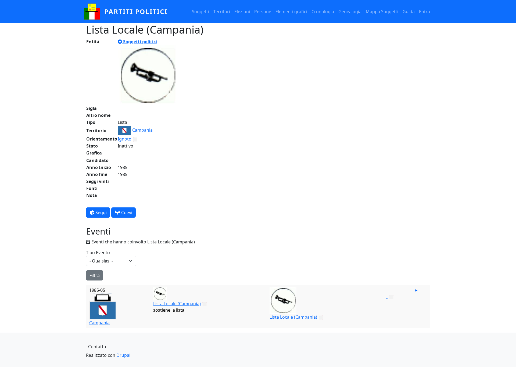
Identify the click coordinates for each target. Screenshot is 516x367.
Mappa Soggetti (382, 12)
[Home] (94, 11)
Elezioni (242, 12)
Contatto (97, 347)
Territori (221, 12)
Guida (409, 12)
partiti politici (135, 11)
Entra (424, 12)
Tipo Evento (98, 253)
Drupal (123, 355)
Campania (142, 130)
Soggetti (200, 12)
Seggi (100, 212)
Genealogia (349, 12)
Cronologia (322, 12)
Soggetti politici (139, 42)
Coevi (126, 212)
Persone (262, 12)
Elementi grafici (291, 12)
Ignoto (124, 139)
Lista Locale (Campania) (177, 304)
